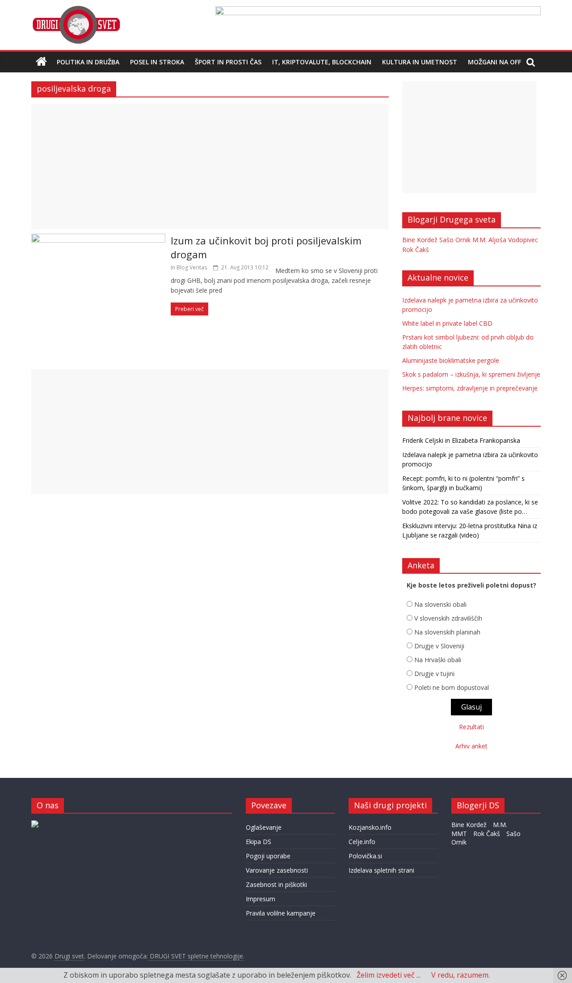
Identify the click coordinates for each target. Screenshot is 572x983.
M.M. (479, 239)
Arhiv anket (471, 746)
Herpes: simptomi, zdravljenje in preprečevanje (470, 388)
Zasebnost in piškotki (276, 884)
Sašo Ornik (455, 239)
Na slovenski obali (440, 604)
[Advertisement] (210, 166)
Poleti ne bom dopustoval (451, 687)
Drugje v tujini (434, 673)
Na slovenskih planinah (447, 632)
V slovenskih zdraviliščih (448, 618)
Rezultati (471, 727)
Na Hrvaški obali (437, 659)
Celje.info (362, 841)
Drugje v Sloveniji (439, 646)
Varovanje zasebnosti (277, 870)
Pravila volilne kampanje (280, 913)
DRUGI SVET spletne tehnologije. (196, 956)
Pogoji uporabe (268, 856)
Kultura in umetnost (419, 62)
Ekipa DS (258, 841)
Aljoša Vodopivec (513, 239)
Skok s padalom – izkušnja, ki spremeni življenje (471, 374)
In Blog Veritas (189, 267)
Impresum (260, 899)
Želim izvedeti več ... (389, 975)
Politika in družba (88, 62)
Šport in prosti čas (228, 62)
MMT (459, 833)
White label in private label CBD (447, 323)
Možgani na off (494, 62)
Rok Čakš (415, 249)
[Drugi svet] (76, 10)
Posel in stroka (157, 62)
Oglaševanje (264, 827)
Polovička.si (365, 856)
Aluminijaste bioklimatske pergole (450, 360)
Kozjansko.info (370, 827)
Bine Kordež (419, 239)
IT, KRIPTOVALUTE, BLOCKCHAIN (321, 62)
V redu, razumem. (460, 975)
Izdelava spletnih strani (381, 870)
